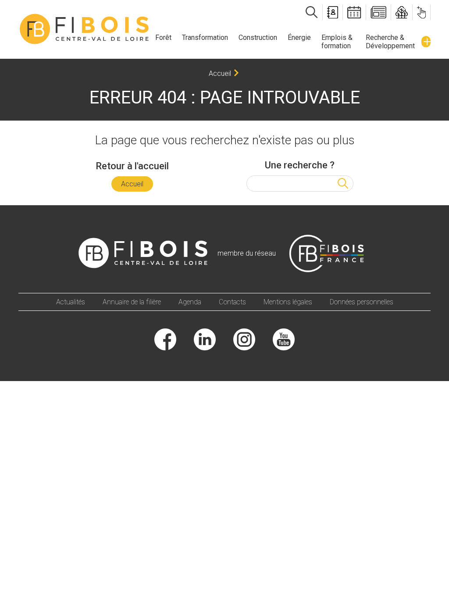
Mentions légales (288, 302)
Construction (258, 37)
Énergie (299, 37)
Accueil (220, 73)
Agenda (189, 302)
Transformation (205, 37)
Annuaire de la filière (132, 302)
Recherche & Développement (390, 41)
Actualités (70, 302)
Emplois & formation (337, 41)
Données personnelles (361, 302)
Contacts (232, 302)
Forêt (163, 37)
